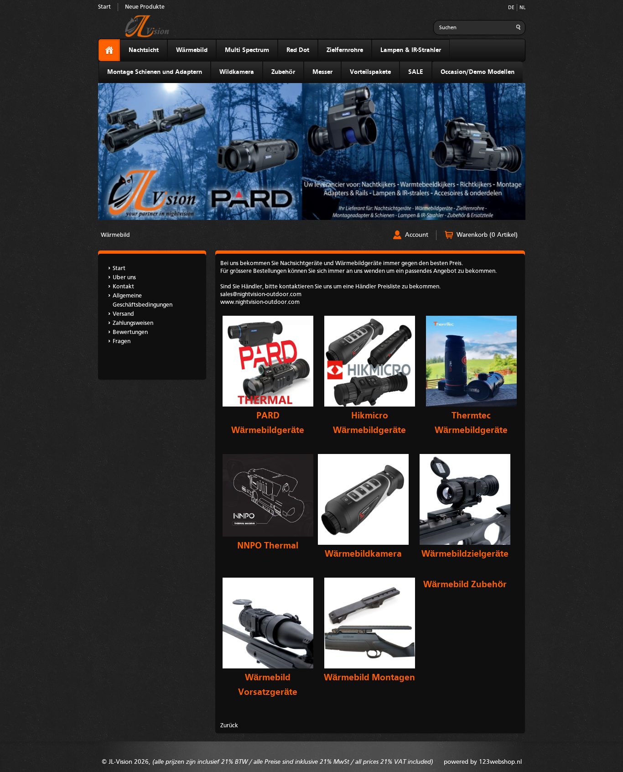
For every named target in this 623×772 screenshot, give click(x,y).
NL (522, 7)
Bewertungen (130, 332)
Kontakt (123, 287)
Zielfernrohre (345, 50)
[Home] (109, 50)
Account (416, 235)
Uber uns (124, 278)
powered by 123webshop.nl (483, 762)
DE (511, 7)
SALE (415, 72)
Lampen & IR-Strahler (410, 50)
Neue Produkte (145, 7)
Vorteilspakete (370, 72)
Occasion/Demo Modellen (477, 72)
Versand (123, 314)
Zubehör (283, 72)
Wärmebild (192, 50)
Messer (322, 72)
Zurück (229, 726)
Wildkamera (236, 72)
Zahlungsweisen (133, 323)
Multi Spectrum (247, 50)
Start (104, 7)
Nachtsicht (144, 50)
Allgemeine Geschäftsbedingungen (142, 300)
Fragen (121, 341)
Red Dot (297, 50)
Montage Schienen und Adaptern (154, 72)
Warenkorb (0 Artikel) (487, 235)
